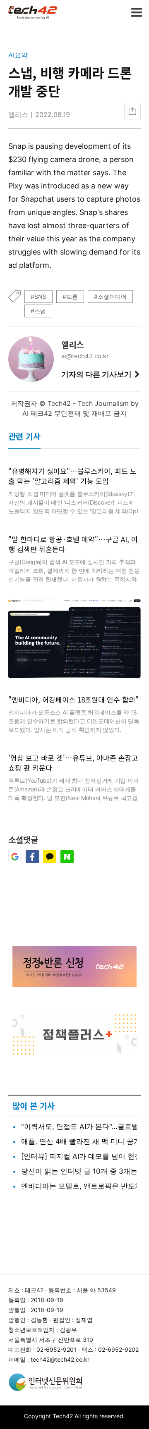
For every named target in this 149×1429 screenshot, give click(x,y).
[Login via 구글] (15, 861)
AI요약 (18, 55)
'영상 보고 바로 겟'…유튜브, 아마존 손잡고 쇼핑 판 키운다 (73, 763)
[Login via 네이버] (67, 861)
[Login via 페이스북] (32, 861)
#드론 (70, 296)
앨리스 (18, 114)
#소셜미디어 (110, 296)
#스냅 (38, 310)
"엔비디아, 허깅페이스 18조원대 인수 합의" (73, 699)
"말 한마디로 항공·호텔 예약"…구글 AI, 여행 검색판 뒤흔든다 (73, 544)
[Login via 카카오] (49, 861)
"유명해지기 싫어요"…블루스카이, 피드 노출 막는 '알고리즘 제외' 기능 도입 (72, 476)
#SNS (38, 296)
